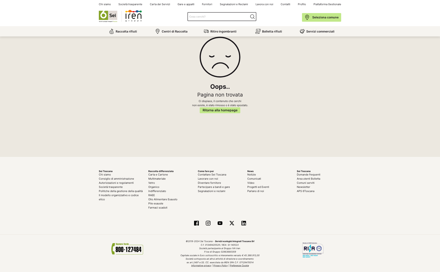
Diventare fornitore (209, 182)
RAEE (151, 195)
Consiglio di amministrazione (116, 178)
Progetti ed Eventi (258, 187)
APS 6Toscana (305, 191)
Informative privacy (201, 265)
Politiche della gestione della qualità (121, 191)
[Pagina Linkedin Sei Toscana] (244, 223)
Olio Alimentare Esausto (162, 199)
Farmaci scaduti (157, 207)
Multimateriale (157, 178)
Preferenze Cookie (239, 265)
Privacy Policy (220, 265)
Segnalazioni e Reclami (234, 4)
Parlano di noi (255, 191)
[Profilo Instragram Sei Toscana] (208, 223)
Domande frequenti (308, 174)
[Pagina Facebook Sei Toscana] (196, 223)
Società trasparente (130, 4)
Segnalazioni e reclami (211, 191)
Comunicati (254, 178)
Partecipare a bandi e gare (214, 187)
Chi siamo (105, 4)
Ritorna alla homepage (220, 110)
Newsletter (303, 187)
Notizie (251, 174)
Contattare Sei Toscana (212, 174)
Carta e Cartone (158, 174)
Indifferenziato (157, 191)
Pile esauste (155, 203)
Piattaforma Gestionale (327, 4)
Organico (153, 187)
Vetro (151, 182)
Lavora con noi (264, 4)
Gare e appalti (186, 4)
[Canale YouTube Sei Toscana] (220, 223)
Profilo (302, 4)
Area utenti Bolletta (308, 178)
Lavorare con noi (208, 178)
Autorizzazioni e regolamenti (116, 182)
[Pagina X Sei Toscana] (232, 223)
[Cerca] (252, 16)
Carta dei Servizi (160, 4)
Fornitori (207, 4)
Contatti (285, 4)
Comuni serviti (306, 182)
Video (250, 182)
